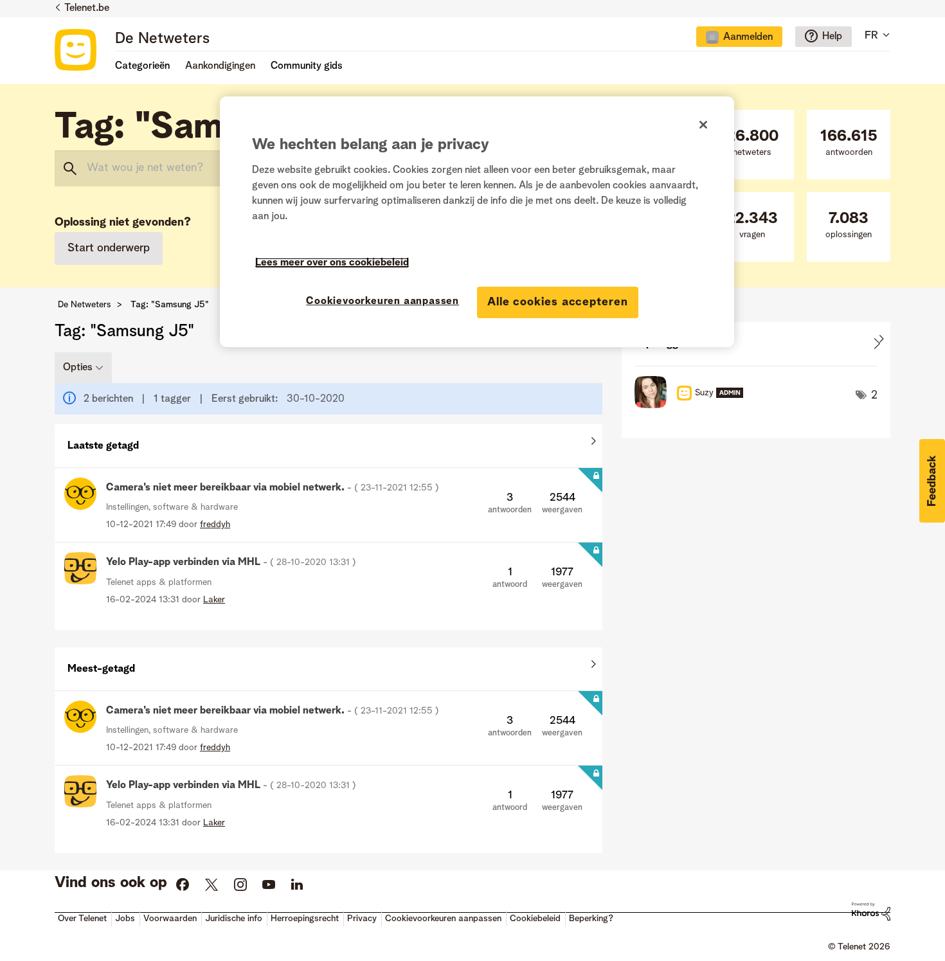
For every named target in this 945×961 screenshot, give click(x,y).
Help (832, 36)
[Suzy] (693, 405)
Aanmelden (748, 37)
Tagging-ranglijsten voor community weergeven (756, 344)
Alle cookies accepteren (557, 302)
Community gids (307, 66)
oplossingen (848, 225)
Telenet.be (86, 8)
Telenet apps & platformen (159, 582)
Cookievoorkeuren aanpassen (382, 301)
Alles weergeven (328, 443)
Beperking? (591, 918)
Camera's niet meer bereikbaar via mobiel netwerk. (272, 488)
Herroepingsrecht (305, 918)
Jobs (125, 918)
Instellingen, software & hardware (172, 507)
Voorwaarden (170, 918)
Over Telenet (82, 918)
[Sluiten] (703, 125)
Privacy (362, 918)
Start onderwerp (109, 248)
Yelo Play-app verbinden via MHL (231, 562)
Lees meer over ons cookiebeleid (332, 263)
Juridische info (233, 918)
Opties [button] (78, 368)
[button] (932, 481)
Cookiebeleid (535, 918)
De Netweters (162, 39)
